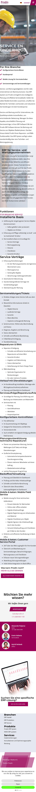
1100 (22, 617)
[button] (18, 609)
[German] (21, 3)
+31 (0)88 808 (16, 617)
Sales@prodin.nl (18, 614)
